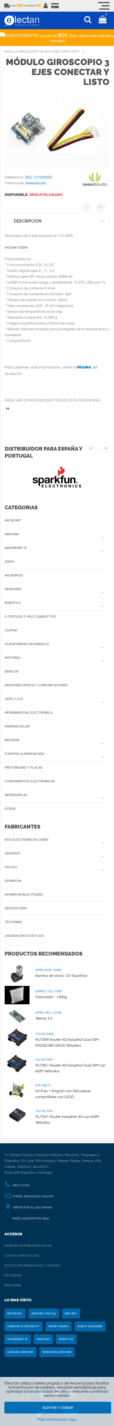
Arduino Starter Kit (23, 1326)
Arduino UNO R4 (43, 1313)
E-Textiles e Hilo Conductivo (30, 617)
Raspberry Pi (16, 548)
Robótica (13, 603)
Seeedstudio (16, 908)
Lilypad (11, 630)
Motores (12, 658)
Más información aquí (57, 1420)
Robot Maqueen (90, 1326)
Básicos (11, 671)
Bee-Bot (71, 1313)
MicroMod (14, 575)
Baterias (12, 740)
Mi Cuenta (12, 1275)
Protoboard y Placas (23, 768)
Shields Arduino (20, 1352)
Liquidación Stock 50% (24, 936)
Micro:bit (13, 520)
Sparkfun (13, 881)
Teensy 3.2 (43, 1018)
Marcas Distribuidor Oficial (28, 1245)
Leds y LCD (14, 699)
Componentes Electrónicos (30, 781)
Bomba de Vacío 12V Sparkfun (61, 976)
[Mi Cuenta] (46, 5)
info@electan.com (38, 1196)
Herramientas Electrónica (28, 713)
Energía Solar (17, 726)
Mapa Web (12, 1285)
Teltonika (13, 922)
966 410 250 (21, 1185)
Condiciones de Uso (21, 1255)
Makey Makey (59, 1326)
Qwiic (10, 562)
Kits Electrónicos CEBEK (27, 840)
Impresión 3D (16, 795)
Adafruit (12, 853)
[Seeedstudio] (95, 185)
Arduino (12, 534)
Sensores (13, 589)
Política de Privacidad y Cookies (32, 1265)
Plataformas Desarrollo (27, 644)
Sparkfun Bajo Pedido (24, 895)
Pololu (11, 867)
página (84, 367)
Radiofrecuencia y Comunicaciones (36, 685)
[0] (102, 20)
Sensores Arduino (57, 1352)
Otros (10, 809)
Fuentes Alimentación (24, 754)
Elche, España (41, 1207)
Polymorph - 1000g (51, 997)
